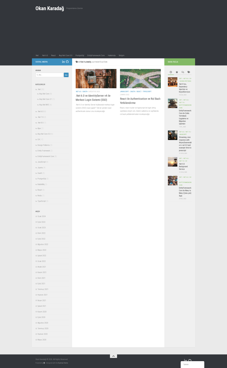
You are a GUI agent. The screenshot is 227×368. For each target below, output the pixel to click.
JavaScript (124, 91)
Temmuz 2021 (43, 289)
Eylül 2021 (41, 283)
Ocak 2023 (42, 227)
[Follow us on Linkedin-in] (63, 61)
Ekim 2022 (41, 233)
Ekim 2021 (41, 278)
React (53, 55)
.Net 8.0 (40, 123)
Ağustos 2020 (43, 323)
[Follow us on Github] (67, 61)
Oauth (85, 91)
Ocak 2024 (42, 216)
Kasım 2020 (42, 312)
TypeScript (147, 91)
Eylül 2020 (41, 317)
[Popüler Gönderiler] (177, 72)
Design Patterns (44, 145)
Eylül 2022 (41, 239)
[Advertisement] (113, 34)
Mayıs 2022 (42, 250)
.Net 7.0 (40, 117)
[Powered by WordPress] (44, 363)
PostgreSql (80, 55)
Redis (40, 195)
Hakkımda (112, 55)
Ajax (39, 128)
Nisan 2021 (42, 300)
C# (39, 139)
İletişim (121, 55)
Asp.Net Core (44, 94)
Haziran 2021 (43, 295)
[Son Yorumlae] (183, 72)
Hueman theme (63, 363)
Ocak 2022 (42, 261)
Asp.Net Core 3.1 (45, 99)
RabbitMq (41, 184)
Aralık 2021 (42, 267)
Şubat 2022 (42, 255)
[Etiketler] (189, 72)
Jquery (40, 167)
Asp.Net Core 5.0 (65, 55)
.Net (37, 55)
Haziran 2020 (43, 334)
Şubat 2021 (42, 306)
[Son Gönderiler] (171, 72)
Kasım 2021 (42, 272)
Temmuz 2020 (43, 328)
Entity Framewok (44, 151)
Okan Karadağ (49, 8)
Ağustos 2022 (43, 244)
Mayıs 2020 (42, 340)
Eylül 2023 (41, 222)
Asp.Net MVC (44, 105)
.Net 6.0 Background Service (183, 166)
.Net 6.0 (45, 55)
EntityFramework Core (96, 55)
